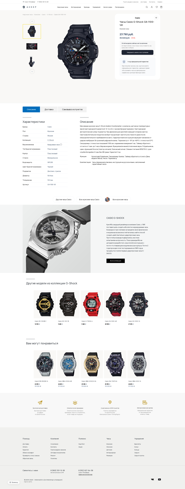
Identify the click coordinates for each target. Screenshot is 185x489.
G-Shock (51, 140)
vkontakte (152, 479)
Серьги (136, 453)
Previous (32, 21)
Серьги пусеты (139, 455)
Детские (109, 450)
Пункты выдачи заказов (130, 2)
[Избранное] (156, 7)
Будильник (104, 156)
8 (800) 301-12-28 (58, 470)
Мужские (109, 444)
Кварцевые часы (54, 145)
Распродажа (119, 7)
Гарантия (26, 450)
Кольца (136, 450)
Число (105, 158)
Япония (50, 136)
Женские (109, 447)
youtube (159, 479)
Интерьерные (76, 7)
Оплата (25, 447)
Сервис (159, 2)
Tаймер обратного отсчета (135, 156)
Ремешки (109, 455)
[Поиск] (146, 7)
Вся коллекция (115, 261)
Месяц (100, 158)
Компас (121, 156)
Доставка (144, 2)
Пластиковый (52, 153)
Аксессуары (107, 7)
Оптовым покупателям (58, 453)
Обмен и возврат (28, 453)
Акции (80, 447)
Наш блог (82, 444)
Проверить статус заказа (31, 455)
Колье (136, 447)
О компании (54, 444)
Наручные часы (62, 7)
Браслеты (137, 444)
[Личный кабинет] (151, 7)
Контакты (152, 2)
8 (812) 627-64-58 (86, 470)
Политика (54, 458)
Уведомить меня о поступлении (137, 52)
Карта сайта (28, 482)
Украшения (96, 7)
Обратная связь (28, 458)
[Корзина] (161, 7)
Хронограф (95, 156)
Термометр (112, 158)
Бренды (87, 7)
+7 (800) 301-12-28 (42, 2)
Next (32, 71)
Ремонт (53, 455)
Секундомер (113, 156)
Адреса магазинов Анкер (85, 474)
